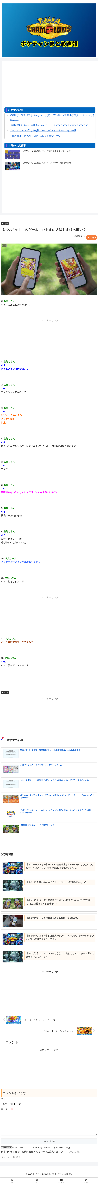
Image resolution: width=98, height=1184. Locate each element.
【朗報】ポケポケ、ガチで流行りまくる (37, 825)
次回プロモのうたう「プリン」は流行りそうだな (41, 765)
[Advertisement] (49, 85)
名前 (3, 1099)
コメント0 (91, 237)
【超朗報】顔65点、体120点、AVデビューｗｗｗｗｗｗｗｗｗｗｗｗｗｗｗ (49, 125)
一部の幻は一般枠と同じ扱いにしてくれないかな (35, 136)
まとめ (5, 224)
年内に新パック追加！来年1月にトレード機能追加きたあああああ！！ (50, 750)
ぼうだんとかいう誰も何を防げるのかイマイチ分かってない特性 (43, 130)
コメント (7, 1109)
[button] (90, 662)
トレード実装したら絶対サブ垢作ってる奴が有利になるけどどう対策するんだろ (54, 780)
